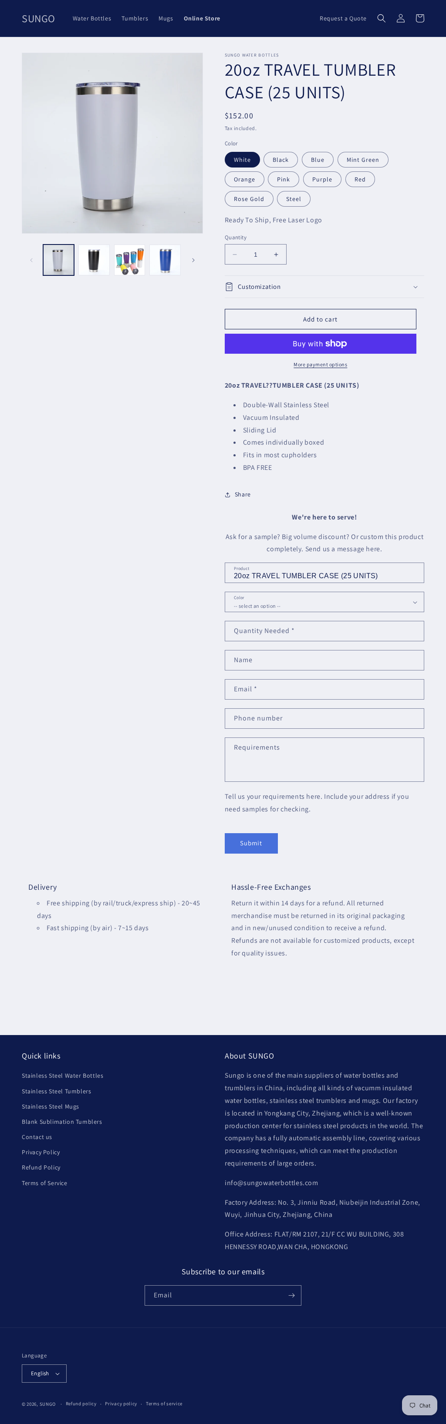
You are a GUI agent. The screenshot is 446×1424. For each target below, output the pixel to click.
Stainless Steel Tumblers (56, 1091)
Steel (293, 199)
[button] (381, 18)
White (242, 160)
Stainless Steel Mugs (50, 1106)
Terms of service (164, 1404)
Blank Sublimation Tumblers (62, 1122)
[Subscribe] (291, 1295)
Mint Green (363, 160)
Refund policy (81, 1404)
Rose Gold (249, 199)
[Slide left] (31, 260)
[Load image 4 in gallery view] (164, 260)
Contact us (37, 1137)
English (40, 1373)
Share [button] (243, 494)
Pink (283, 179)
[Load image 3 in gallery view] (129, 260)
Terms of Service (45, 1183)
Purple (322, 179)
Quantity (236, 237)
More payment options (320, 364)
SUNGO (48, 1404)
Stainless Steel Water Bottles (62, 1075)
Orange (244, 179)
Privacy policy (121, 1404)
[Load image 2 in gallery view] (93, 260)
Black (281, 160)
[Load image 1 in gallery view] (58, 260)
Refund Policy (41, 1167)
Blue (317, 160)
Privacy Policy (41, 1152)
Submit (251, 843)
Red (360, 179)
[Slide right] (193, 260)
